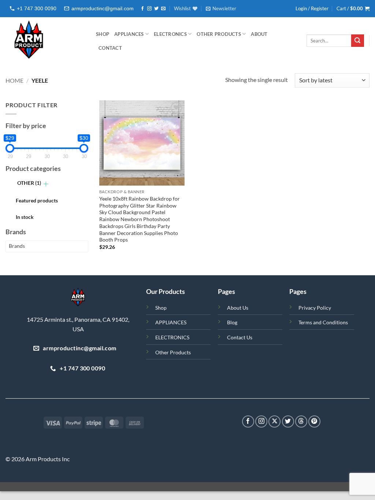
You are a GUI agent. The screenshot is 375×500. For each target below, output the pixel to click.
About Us (237, 308)
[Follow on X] (274, 421)
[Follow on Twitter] (156, 8)
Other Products (219, 34)
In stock (25, 217)
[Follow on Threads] (301, 421)
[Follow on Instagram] (149, 8)
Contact (110, 48)
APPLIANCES (129, 34)
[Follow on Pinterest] (314, 421)
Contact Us (239, 337)
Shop (161, 308)
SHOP (102, 34)
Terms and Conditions (323, 322)
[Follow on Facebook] (142, 8)
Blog (232, 322)
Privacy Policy (314, 308)
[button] (221, 8)
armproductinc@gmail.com (102, 8)
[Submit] (357, 40)
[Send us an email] (163, 8)
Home (14, 80)
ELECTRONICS (170, 34)
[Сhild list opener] (46, 184)
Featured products (37, 200)
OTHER (29, 183)
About (259, 34)
